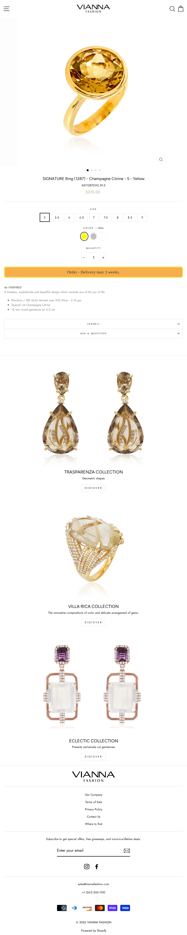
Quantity (93, 248)
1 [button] (88, 170)
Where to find (93, 824)
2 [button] (92, 171)
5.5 (57, 217)
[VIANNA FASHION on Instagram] (86, 866)
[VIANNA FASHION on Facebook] (96, 866)
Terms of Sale (93, 802)
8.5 (130, 217)
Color (93, 227)
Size (93, 209)
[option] (93, 91)
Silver (93, 236)
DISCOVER (93, 488)
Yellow (84, 236)
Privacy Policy (93, 809)
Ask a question (93, 333)
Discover (93, 622)
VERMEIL (93, 323)
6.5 (81, 217)
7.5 (106, 217)
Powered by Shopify (93, 930)
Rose (102, 236)
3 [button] (96, 171)
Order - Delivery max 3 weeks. (93, 272)
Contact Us (93, 816)
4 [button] (100, 171)
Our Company (93, 795)
